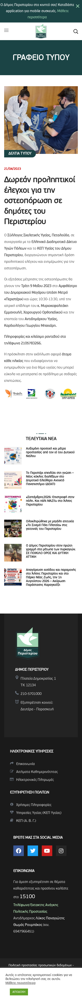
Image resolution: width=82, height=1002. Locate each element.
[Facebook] (18, 850)
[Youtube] (47, 850)
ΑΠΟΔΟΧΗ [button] (18, 992)
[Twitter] (33, 850)
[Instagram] (61, 850)
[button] (75, 31)
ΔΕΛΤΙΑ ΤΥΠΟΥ (20, 153)
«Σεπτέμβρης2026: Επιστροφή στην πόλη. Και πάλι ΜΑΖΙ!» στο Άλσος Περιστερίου (50, 501)
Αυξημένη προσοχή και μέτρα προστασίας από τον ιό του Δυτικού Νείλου (50, 452)
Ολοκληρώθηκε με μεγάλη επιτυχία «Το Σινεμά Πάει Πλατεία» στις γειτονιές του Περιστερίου (50, 525)
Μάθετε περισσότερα (20, 983)
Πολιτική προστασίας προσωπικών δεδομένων (40, 965)
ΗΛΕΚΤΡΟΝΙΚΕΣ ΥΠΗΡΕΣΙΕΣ (31, 751)
